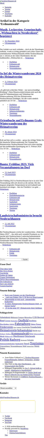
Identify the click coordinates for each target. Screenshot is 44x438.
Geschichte (4, 273)
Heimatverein (14, 66)
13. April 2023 (10, 172)
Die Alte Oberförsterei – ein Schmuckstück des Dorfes (20, 365)
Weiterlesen (29, 58)
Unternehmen (5, 346)
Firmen (7, 11)
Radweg (15, 339)
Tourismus (8, 14)
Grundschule (35, 327)
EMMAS (12, 324)
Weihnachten (30, 346)
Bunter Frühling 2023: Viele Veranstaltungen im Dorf (17, 166)
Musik (2, 336)
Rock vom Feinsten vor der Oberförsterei (20, 295)
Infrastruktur (24, 330)
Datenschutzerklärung (17, 433)
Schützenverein (15, 204)
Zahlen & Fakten (6, 275)
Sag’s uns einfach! (6, 284)
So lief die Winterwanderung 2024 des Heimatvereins (20, 75)
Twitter (7, 416)
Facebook (8, 418)
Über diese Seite (6, 269)
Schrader (30, 340)
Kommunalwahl (20, 333)
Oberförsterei (18, 336)
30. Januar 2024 (11, 132)
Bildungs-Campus (17, 317)
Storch (26, 343)
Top (6, 435)
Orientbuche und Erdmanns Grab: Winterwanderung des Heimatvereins (21, 123)
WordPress (24, 429)
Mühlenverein (9, 336)
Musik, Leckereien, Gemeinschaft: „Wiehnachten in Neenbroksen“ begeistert (21, 33)
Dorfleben (13, 62)
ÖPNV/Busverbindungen (9, 280)
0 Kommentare (10, 43)
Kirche (35, 330)
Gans (14, 327)
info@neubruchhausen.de (9, 397)
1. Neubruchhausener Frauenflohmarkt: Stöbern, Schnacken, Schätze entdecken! (22, 360)
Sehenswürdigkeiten (16, 111)
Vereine (7, 9)
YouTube (8, 422)
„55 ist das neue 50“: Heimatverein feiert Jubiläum (23, 308)
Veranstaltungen (15, 68)
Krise (31, 334)
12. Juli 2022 (9, 224)
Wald (24, 346)
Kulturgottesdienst (39, 334)
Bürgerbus (28, 317)
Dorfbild (23, 320)
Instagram (8, 420)
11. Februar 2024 (11, 82)
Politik (11, 253)
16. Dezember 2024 (12, 41)
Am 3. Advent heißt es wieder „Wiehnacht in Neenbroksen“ (23, 369)
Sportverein (13, 206)
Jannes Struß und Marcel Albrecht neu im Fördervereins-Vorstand (23, 373)
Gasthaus (19, 327)
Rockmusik (24, 340)
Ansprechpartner (6, 286)
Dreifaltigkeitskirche (16, 195)
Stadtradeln (19, 344)
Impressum (13, 431)
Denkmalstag (14, 320)
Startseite (8, 7)
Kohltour (8, 334)
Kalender (8, 16)
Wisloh (36, 346)
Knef (39, 330)
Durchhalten (4, 324)
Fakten (33, 324)
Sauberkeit (13, 202)
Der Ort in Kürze (6, 271)
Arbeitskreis (5, 317)
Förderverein (6, 327)
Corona (7, 321)
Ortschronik (30, 336)
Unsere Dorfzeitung (7, 277)
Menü (2, 3)
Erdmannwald (14, 64)
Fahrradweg (22, 324)
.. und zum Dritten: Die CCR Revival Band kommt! (24, 297)
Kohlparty (3, 334)
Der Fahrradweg (6, 282)
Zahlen (2, 348)
